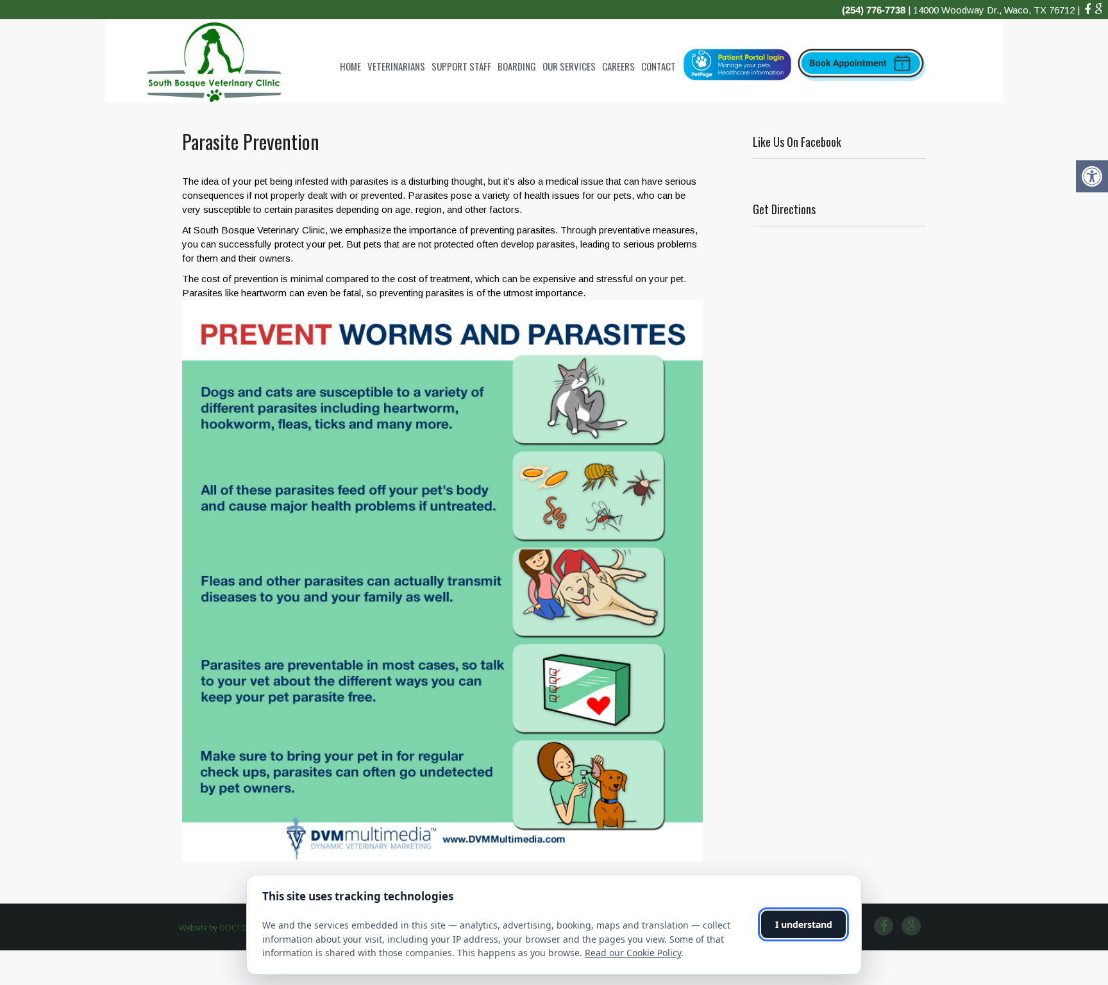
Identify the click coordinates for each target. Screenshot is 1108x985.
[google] (1099, 9)
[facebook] (1087, 9)
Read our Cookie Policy (633, 953)
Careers (618, 66)
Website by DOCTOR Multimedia (236, 927)
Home (350, 66)
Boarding (517, 66)
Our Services (569, 66)
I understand (803, 924)
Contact (658, 66)
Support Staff (461, 66)
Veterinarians (396, 66)
